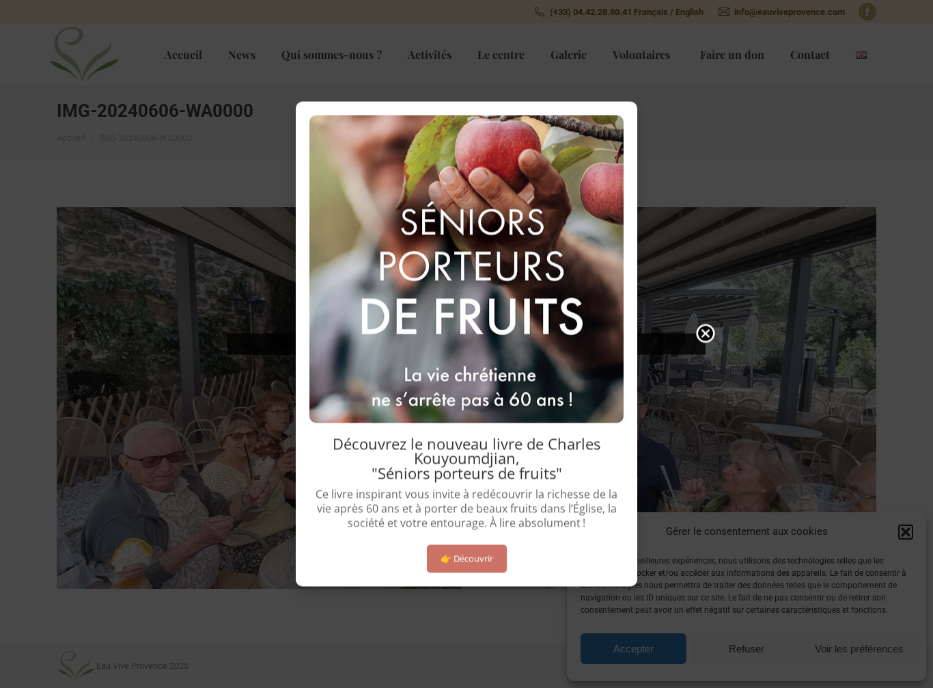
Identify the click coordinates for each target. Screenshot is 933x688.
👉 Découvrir (467, 558)
